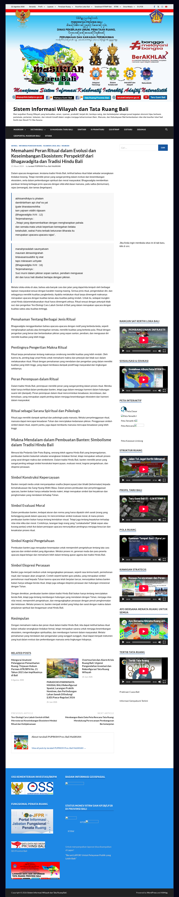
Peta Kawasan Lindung (132, 440)
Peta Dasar (132, 411)
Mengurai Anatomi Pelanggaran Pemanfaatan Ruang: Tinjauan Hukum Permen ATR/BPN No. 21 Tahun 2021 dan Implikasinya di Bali (26, 667)
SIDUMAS (141, 129)
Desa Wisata (127, 7)
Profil (40, 7)
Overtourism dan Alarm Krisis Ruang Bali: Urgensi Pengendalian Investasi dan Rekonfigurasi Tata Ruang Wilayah (98, 666)
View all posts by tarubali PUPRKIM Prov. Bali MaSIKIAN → (59, 748)
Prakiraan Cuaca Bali (129, 691)
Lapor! (71, 850)
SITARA (48, 136)
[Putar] (123, 351)
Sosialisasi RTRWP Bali (103, 7)
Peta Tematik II (128, 420)
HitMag (164, 892)
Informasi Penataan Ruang (30, 146)
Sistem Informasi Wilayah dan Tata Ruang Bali (70, 109)
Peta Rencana (127, 425)
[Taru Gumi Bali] (166, 6)
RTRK (116, 7)
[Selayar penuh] (164, 351)
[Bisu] (159, 351)
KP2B (83, 822)
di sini (126, 246)
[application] (144, 340)
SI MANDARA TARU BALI (61, 129)
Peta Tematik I (130, 416)
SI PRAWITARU (97, 129)
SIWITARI (82, 129)
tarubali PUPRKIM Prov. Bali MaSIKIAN (44, 166)
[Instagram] (162, 6)
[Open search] (166, 129)
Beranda (32, 7)
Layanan (50, 7)
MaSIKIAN (18, 129)
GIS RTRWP (114, 129)
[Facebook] (154, 6)
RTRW (71, 831)
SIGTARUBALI (36, 129)
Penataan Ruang (64, 7)
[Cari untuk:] (144, 148)
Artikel (14, 146)
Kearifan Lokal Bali (82, 7)
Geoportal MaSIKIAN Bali (27, 136)
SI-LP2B (140, 7)
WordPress (152, 892)
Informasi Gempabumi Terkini (134, 700)
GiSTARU (128, 129)
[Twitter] (158, 6)
